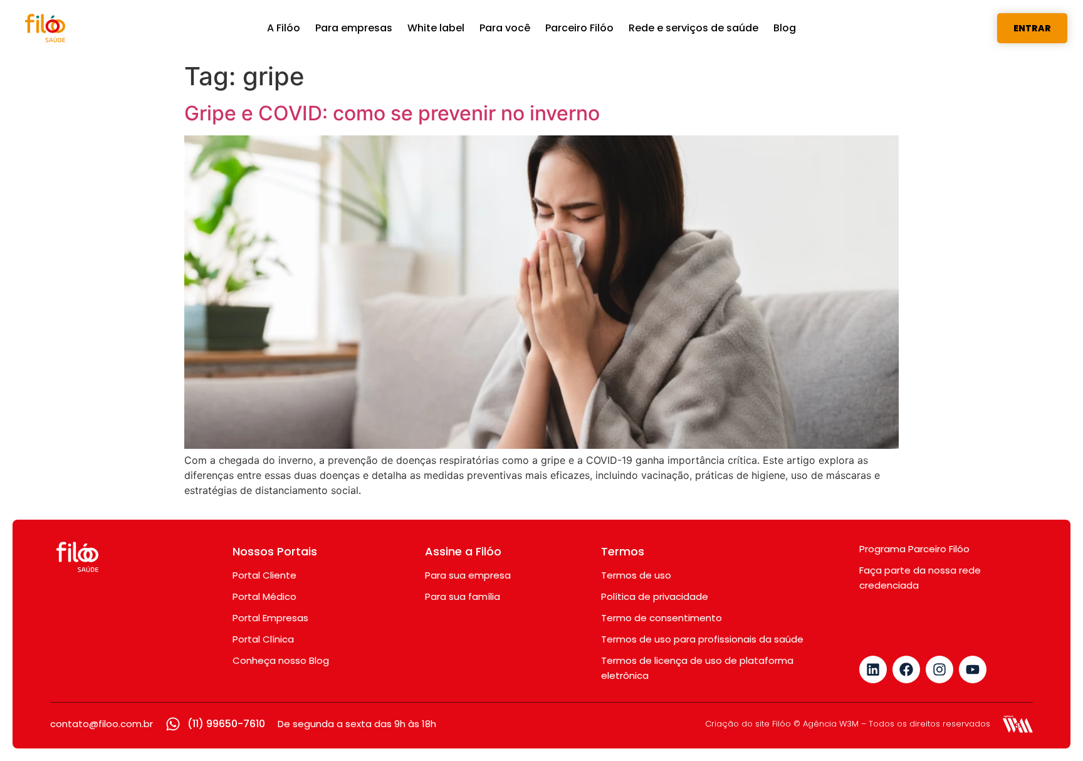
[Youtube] (972, 669)
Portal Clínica (263, 639)
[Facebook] (906, 669)
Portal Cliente (264, 575)
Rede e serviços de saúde (693, 28)
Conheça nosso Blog (281, 660)
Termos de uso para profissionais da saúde (702, 639)
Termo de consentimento (661, 617)
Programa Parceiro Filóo (914, 548)
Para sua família (462, 596)
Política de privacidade (654, 596)
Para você (504, 28)
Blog (784, 28)
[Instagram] (939, 669)
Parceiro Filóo (579, 28)
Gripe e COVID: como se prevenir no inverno (392, 113)
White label (435, 28)
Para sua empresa (468, 575)
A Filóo (283, 28)
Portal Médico (264, 596)
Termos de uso (636, 575)
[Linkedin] (873, 669)
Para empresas (353, 28)
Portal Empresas (270, 617)
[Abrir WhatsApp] (1051, 729)
